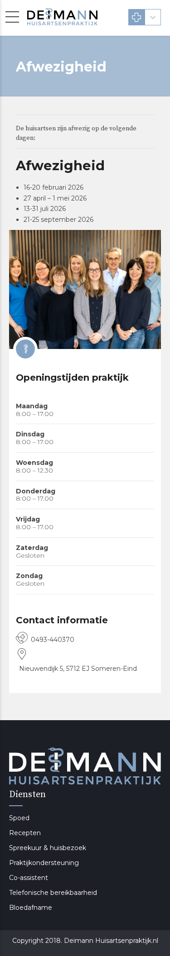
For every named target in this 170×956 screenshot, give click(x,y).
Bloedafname (30, 907)
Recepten (25, 833)
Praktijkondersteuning (44, 863)
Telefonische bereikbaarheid (53, 893)
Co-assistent (28, 878)
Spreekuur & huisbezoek (47, 848)
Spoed (19, 818)
